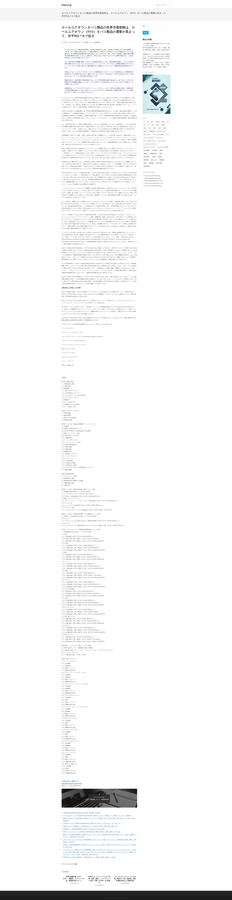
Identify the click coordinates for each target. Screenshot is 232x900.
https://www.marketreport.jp (152, 175)
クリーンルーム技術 (158, 134)
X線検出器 (151, 131)
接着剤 (161, 150)
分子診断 (154, 150)
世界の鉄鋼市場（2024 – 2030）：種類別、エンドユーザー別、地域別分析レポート (74, 879)
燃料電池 (146, 160)
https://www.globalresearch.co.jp (153, 180)
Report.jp (67, 4)
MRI (145, 128)
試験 (145, 163)
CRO (163, 122)
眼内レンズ (154, 160)
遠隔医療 (151, 163)
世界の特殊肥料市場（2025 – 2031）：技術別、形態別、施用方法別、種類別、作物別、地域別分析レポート (156, 50)
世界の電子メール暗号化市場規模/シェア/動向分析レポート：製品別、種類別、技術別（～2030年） (89, 857)
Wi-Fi (145, 131)
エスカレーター (161, 131)
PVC (160, 128)
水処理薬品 (146, 156)
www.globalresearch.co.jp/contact (72, 783)
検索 (144, 26)
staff (65, 42)
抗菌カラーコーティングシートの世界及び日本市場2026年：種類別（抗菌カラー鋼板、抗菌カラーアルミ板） (92, 831)
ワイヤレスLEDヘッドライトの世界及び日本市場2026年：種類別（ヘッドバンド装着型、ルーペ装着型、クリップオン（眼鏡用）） (98, 815)
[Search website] (170, 5)
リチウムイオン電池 (163, 147)
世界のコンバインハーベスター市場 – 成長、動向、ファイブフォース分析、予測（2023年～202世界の (99, 880)
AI (147, 122)
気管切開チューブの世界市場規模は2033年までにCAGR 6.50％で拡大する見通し (84, 829)
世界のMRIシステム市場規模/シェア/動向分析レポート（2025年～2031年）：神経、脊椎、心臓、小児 (90, 826)
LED (158, 125)
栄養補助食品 (153, 153)
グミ (167, 134)
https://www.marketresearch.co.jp (153, 183)
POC (154, 128)
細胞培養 (162, 160)
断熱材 (145, 153)
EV (144, 125)
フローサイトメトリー (149, 147)
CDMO (157, 122)
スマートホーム (162, 141)
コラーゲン (159, 137)
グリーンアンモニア (149, 137)
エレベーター (147, 134)
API (152, 122)
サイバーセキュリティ (149, 141)
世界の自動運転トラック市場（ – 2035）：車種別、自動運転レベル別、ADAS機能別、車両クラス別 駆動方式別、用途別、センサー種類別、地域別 (156, 65)
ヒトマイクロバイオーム (150, 144)
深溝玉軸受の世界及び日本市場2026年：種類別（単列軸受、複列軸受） (82, 812)
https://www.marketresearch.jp (152, 185)
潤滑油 (160, 156)
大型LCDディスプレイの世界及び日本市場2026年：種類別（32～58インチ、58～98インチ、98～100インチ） (92, 823)
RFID (164, 128)
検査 (161, 153)
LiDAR (163, 125)
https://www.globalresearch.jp (152, 178)
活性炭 (154, 156)
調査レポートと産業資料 (92, 42)
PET (150, 128)
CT (168, 122)
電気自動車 (146, 166)
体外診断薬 (146, 150)
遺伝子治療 (159, 163)
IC (148, 125)
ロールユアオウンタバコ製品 (70, 864)
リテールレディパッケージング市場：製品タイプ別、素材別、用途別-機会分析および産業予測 (125, 879)
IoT (153, 125)
